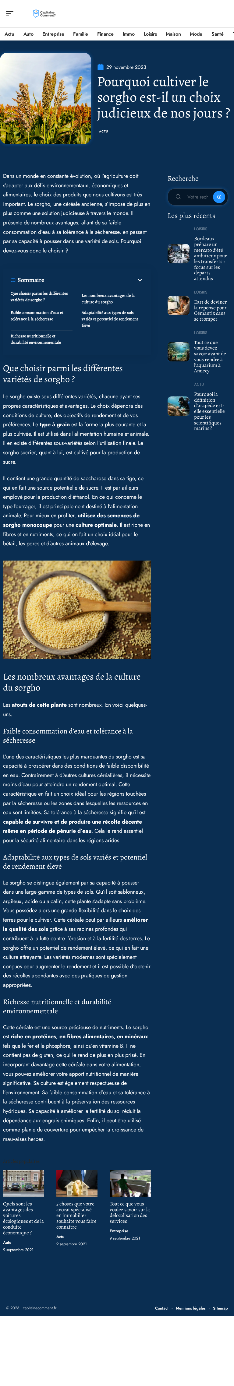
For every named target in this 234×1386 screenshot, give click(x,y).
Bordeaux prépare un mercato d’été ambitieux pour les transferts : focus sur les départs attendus (210, 258)
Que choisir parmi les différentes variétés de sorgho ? (39, 296)
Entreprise (119, 1231)
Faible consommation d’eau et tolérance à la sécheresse (37, 316)
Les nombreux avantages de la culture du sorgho (108, 299)
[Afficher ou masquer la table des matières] (94, 280)
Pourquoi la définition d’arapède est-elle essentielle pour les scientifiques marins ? (209, 411)
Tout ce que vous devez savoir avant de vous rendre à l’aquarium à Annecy (210, 357)
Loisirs (200, 229)
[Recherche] (223, 14)
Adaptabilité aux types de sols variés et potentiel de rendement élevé (110, 319)
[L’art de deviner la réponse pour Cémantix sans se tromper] (179, 305)
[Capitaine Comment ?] (43, 13)
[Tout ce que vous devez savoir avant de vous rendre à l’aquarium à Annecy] (179, 351)
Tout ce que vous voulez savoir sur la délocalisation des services (130, 1212)
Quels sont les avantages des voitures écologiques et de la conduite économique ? (23, 1218)
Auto (7, 1242)
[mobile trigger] (11, 13)
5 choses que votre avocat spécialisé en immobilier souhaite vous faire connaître (76, 1215)
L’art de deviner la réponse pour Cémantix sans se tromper (210, 310)
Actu (103, 131)
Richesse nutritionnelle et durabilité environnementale (36, 339)
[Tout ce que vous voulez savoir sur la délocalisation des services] (130, 1183)
